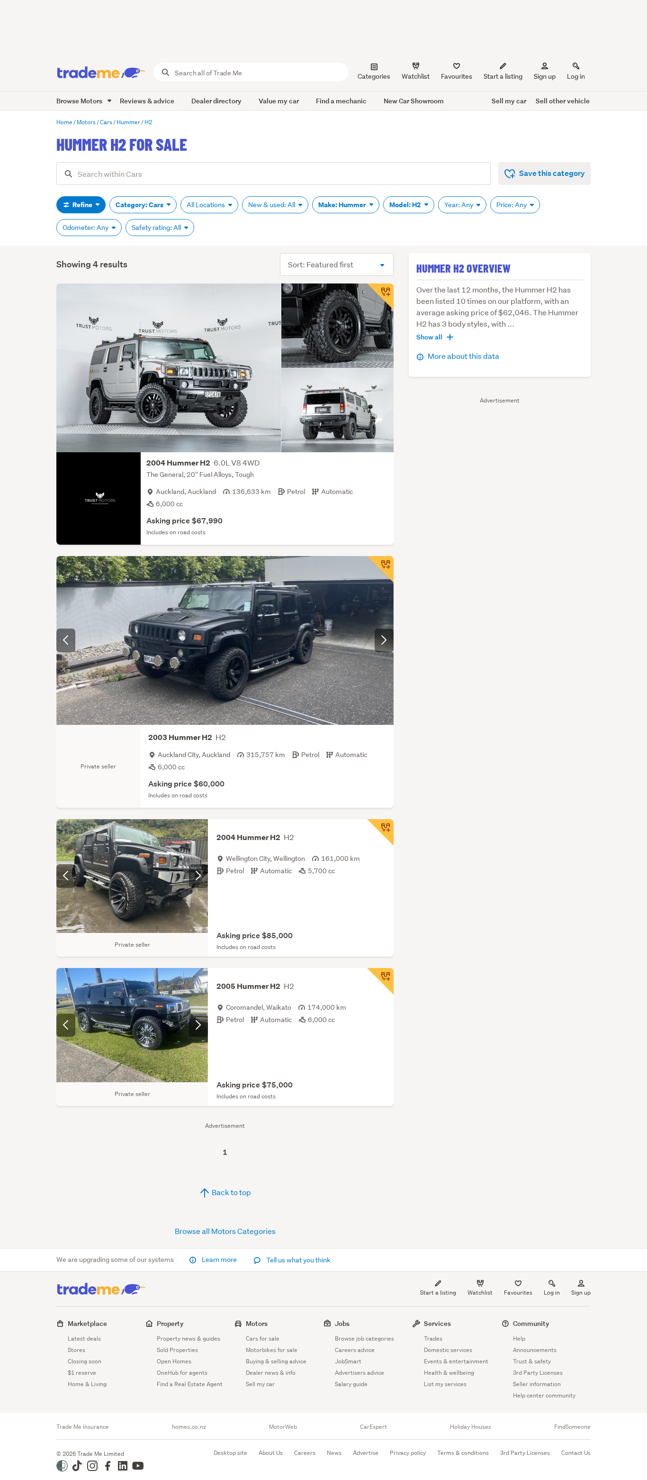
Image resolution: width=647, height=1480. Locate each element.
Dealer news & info (271, 1373)
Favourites (518, 1292)
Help (519, 1338)
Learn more (219, 1259)
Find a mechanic (341, 100)
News (334, 1453)
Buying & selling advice (276, 1361)
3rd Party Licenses (538, 1373)
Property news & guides (188, 1338)
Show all (429, 336)
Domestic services (448, 1350)
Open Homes (174, 1361)
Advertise (365, 1453)
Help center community (544, 1395)
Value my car (279, 100)
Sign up (545, 76)
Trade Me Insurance (82, 1427)
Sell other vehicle (563, 100)
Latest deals (84, 1338)
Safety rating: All (157, 227)
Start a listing (438, 1292)
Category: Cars (140, 205)
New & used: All (272, 205)
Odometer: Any (86, 227)
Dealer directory (216, 100)
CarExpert (373, 1427)
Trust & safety (532, 1361)
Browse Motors (80, 100)
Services (437, 1323)
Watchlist (480, 1292)
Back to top (230, 1192)
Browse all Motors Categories (225, 1231)
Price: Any (512, 205)
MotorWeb (283, 1427)
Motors (257, 1323)
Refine (82, 205)
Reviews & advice (147, 100)
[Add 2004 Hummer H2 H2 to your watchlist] (380, 832)
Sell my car (509, 100)
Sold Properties (177, 1350)
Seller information (537, 1384)
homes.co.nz (189, 1427)
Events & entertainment (456, 1361)
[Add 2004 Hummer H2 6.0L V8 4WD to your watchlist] (380, 296)
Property (170, 1323)
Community (531, 1323)
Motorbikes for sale (271, 1350)
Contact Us (576, 1453)
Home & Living (87, 1384)
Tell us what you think (298, 1260)
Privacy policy (408, 1453)
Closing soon (84, 1361)
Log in (576, 76)
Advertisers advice (359, 1373)
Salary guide (351, 1384)
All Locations (206, 205)
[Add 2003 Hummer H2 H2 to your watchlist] (380, 569)
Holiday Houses (470, 1427)
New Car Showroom (414, 100)
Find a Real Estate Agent (190, 1384)
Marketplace (87, 1323)
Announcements (535, 1350)
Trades (433, 1338)
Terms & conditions (463, 1453)
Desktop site (230, 1453)
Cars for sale (262, 1338)
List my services (445, 1384)
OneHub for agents (182, 1373)
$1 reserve (82, 1373)
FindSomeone (572, 1427)
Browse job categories (364, 1338)
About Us (271, 1453)
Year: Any (459, 205)
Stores (76, 1350)
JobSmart (348, 1361)
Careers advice (355, 1350)
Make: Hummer (343, 205)
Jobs (342, 1323)
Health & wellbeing (449, 1373)
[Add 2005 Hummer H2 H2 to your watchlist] (380, 981)
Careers (304, 1453)
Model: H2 (405, 205)
